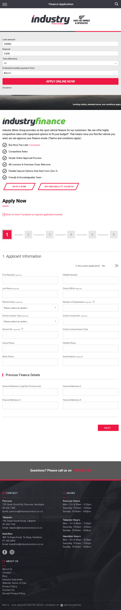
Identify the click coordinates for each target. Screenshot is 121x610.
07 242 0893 (8, 540)
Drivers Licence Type (15, 315)
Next (107, 427)
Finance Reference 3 (11, 400)
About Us (7, 569)
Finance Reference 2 (72, 386)
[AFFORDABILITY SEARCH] (59, 189)
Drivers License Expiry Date (75, 329)
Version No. (11, 329)
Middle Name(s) (70, 275)
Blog (4, 576)
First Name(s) (11, 275)
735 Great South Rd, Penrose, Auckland (23, 504)
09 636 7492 (82, 470)
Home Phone (8, 343)
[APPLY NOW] (19, 189)
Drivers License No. (75, 315)
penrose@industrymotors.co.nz (26, 511)
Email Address (73, 356)
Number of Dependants (77, 302)
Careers (6, 572)
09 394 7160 (8, 524)
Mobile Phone (69, 343)
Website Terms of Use (14, 583)
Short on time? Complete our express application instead (34, 214)
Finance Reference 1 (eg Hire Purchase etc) (21, 386)
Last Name (10, 288)
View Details (34, 145)
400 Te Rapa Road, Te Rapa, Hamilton (22, 537)
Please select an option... (16, 307)
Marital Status (12, 302)
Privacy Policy (9, 586)
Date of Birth (72, 288)
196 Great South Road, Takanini (19, 520)
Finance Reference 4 (72, 400)
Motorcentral (72, 605)
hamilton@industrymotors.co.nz (26, 544)
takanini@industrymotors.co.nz (25, 527)
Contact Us (8, 590)
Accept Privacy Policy (13, 593)
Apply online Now (60, 81)
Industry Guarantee (12, 579)
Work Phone (8, 356)
